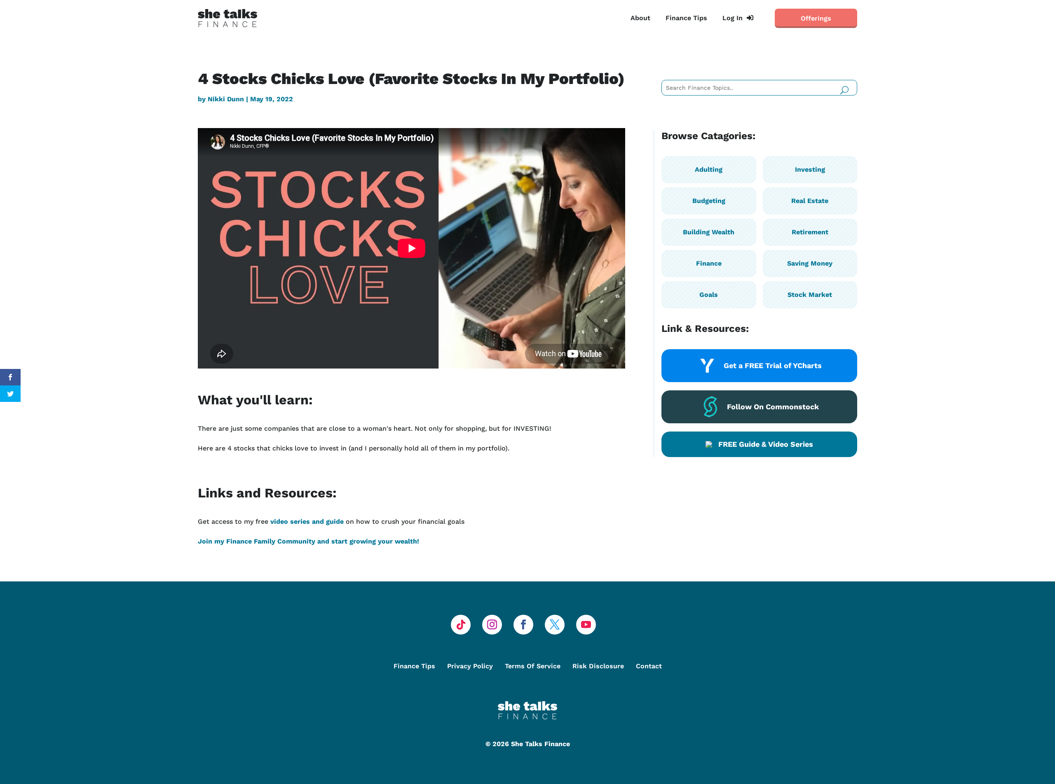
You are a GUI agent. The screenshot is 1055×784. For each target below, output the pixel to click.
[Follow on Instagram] (492, 625)
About (640, 18)
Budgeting (708, 201)
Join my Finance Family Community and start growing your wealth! (308, 541)
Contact (649, 666)
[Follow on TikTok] (461, 625)
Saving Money (809, 263)
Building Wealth (708, 232)
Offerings (816, 18)
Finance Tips (686, 18)
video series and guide (307, 521)
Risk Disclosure (598, 666)
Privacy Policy (470, 666)
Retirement (810, 232)
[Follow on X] (555, 625)
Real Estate (809, 201)
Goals (708, 295)
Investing (810, 169)
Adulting (708, 169)
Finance (709, 263)
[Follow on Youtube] (586, 625)
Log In (732, 18)
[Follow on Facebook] (523, 625)
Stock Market (810, 295)
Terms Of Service (532, 666)
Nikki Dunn (226, 99)
